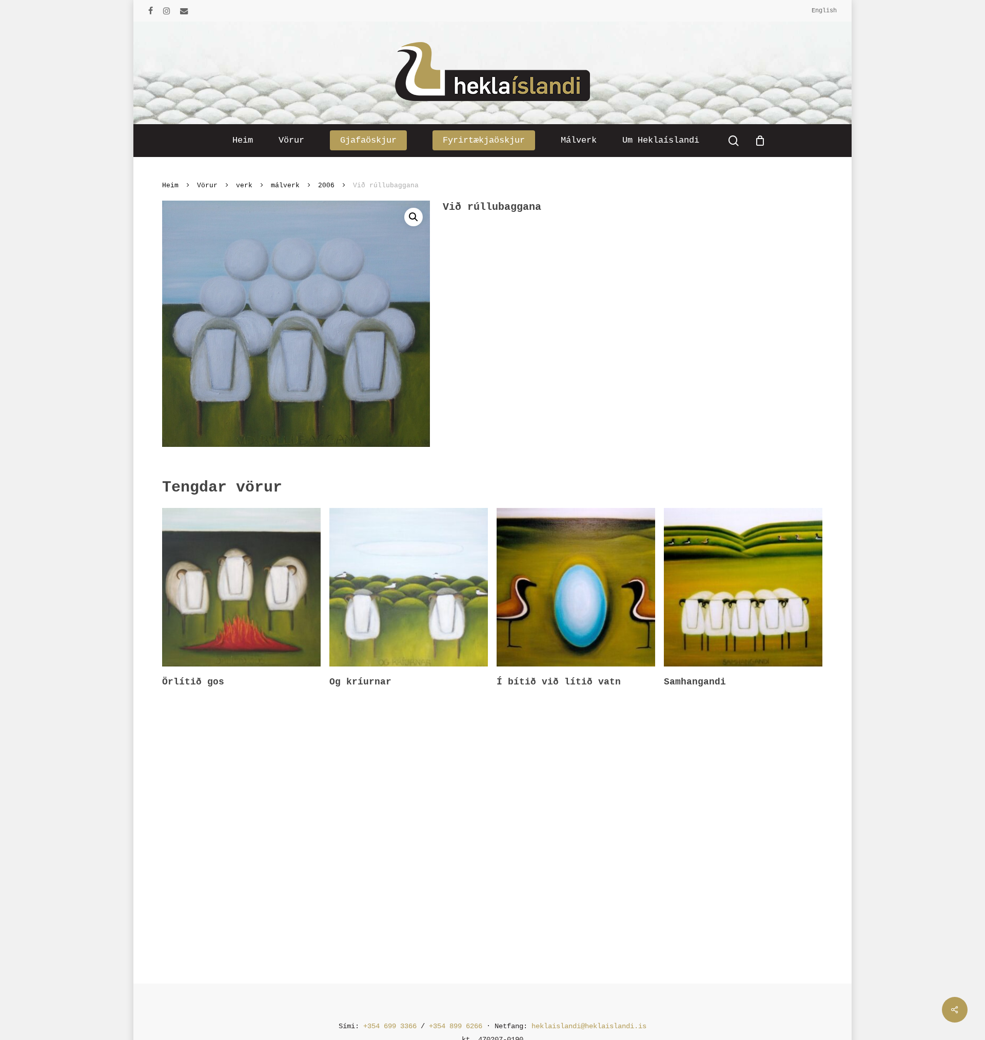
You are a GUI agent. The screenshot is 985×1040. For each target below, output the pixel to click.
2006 (326, 185)
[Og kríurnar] (408, 587)
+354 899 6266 (455, 1026)
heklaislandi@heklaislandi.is (588, 1026)
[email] (184, 10)
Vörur (207, 185)
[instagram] (166, 10)
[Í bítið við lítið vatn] (576, 587)
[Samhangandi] (743, 587)
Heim (170, 185)
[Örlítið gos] (241, 587)
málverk (285, 185)
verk (244, 185)
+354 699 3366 (390, 1026)
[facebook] (150, 10)
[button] (413, 217)
